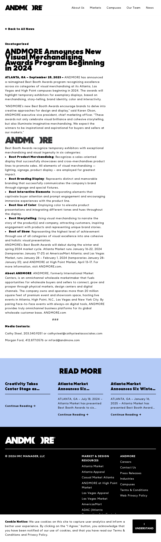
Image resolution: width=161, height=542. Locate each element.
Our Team (134, 7)
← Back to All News (19, 29)
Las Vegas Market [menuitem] (95, 498)
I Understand (144, 526)
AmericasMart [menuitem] (92, 504)
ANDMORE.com (50, 266)
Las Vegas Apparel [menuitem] (95, 493)
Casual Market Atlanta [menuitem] (98, 477)
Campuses (114, 7)
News (150, 7)
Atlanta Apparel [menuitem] (93, 471)
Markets (95, 7)
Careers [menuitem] (125, 461)
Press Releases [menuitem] (131, 473)
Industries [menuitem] (127, 478)
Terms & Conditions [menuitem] (134, 490)
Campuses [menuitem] (127, 484)
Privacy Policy (37, 534)
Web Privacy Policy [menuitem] (133, 495)
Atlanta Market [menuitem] (93, 466)
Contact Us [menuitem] (128, 467)
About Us (78, 7)
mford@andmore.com (64, 340)
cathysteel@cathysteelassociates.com (75, 333)
